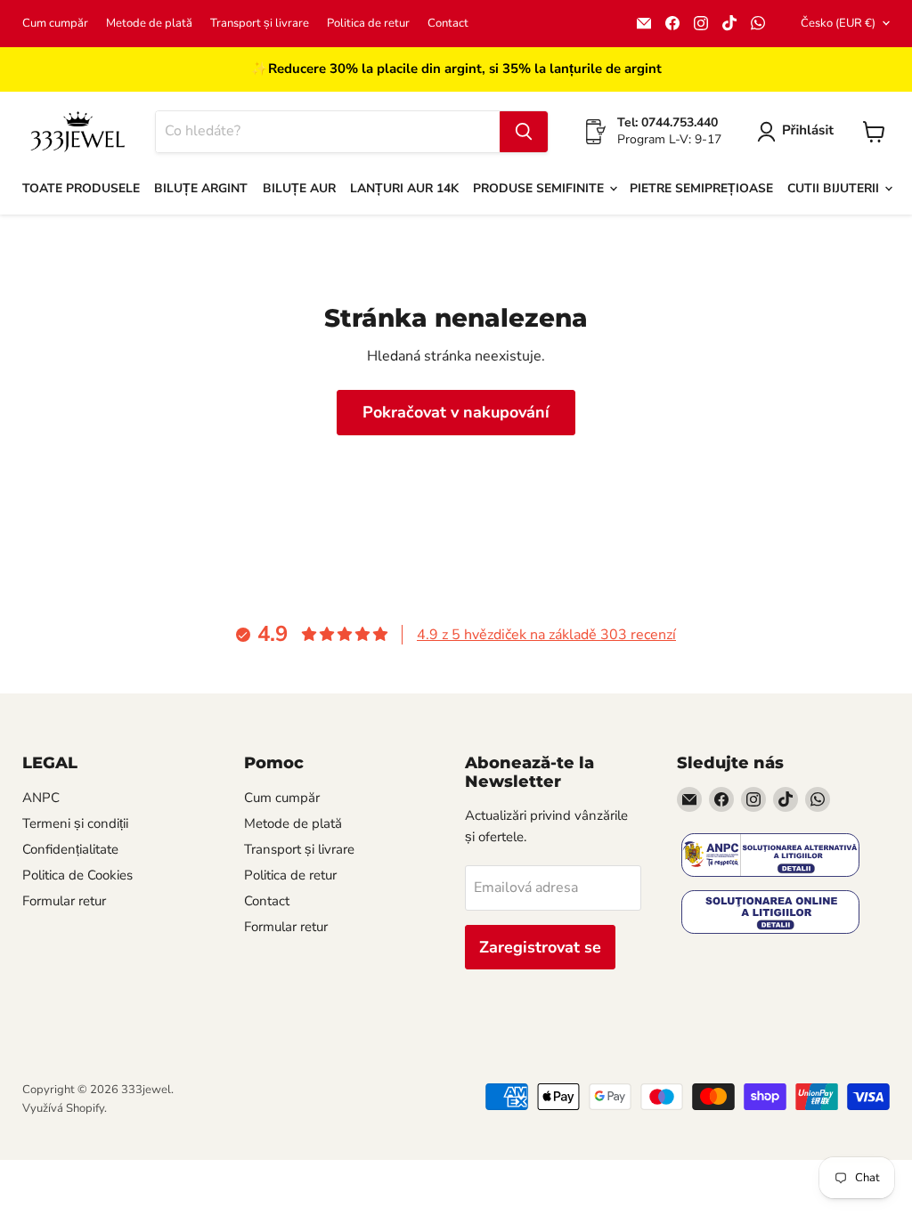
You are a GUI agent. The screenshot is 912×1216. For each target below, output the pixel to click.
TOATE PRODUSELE (81, 188)
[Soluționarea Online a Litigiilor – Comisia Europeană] (770, 914)
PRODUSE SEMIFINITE (540, 188)
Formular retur (64, 901)
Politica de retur (368, 23)
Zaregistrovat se (540, 947)
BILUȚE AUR (299, 188)
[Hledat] (524, 131)
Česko (838, 23)
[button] (799, 131)
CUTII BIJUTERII (835, 188)
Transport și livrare (259, 23)
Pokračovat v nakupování (456, 412)
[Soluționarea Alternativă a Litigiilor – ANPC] (770, 857)
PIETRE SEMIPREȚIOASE (701, 188)
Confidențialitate (70, 849)
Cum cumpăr (55, 23)
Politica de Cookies (77, 875)
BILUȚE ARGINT (201, 188)
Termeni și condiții (75, 823)
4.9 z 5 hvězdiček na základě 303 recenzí (546, 634)
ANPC (41, 798)
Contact (448, 23)
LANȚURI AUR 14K (404, 188)
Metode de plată (149, 23)
